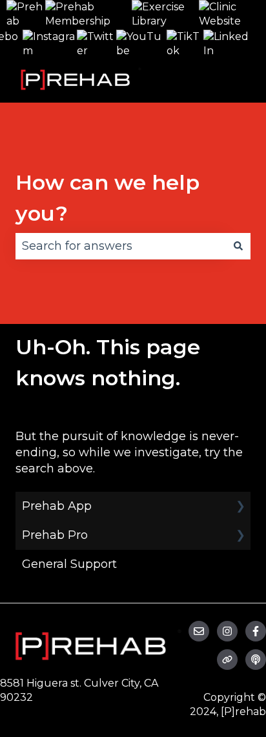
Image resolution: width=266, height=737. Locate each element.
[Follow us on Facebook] (255, 631)
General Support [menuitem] (69, 564)
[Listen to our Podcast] (255, 659)
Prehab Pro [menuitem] (55, 535)
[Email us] (199, 631)
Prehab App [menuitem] (57, 506)
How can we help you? (107, 198)
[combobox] (120, 246)
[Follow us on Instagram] (227, 631)
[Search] (238, 246)
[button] (240, 506)
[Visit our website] (227, 659)
